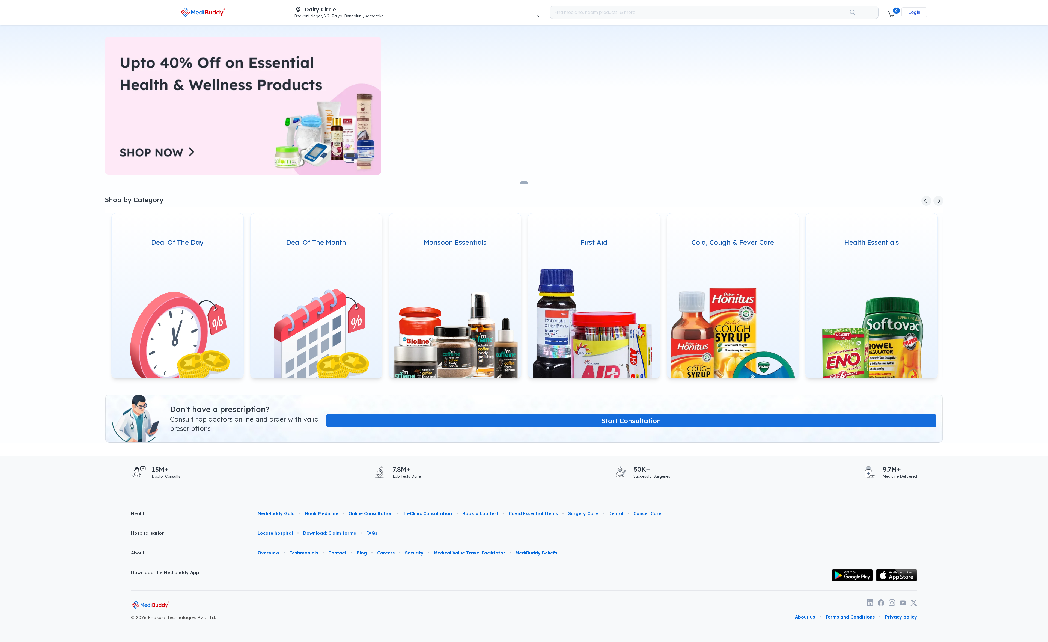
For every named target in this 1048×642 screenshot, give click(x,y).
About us (805, 617)
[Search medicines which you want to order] (852, 12)
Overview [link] (268, 553)
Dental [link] (615, 513)
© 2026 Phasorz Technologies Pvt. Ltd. (173, 617)
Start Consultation (631, 421)
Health (138, 513)
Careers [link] (386, 553)
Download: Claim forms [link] (329, 533)
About (138, 553)
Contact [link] (337, 553)
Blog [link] (362, 553)
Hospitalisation (148, 533)
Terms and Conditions (850, 617)
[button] (891, 12)
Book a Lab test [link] (480, 513)
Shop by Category (134, 200)
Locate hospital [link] (275, 533)
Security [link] (414, 553)
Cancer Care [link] (647, 513)
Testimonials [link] (304, 553)
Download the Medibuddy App (165, 572)
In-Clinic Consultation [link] (427, 513)
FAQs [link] (371, 533)
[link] (203, 12)
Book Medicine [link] (321, 513)
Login (914, 12)
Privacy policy (901, 617)
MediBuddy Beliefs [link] (536, 553)
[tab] (524, 182)
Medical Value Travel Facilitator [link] (469, 553)
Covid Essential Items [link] (533, 513)
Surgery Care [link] (583, 513)
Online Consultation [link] (371, 513)
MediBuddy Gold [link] (276, 513)
